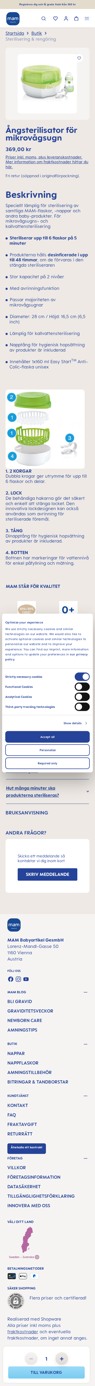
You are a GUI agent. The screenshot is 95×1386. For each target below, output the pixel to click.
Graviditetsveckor (30, 1011)
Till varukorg (46, 1372)
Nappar (16, 1053)
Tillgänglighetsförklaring (41, 1196)
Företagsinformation (33, 1177)
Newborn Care (24, 1020)
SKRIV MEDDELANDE (47, 874)
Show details (73, 723)
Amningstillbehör (29, 1072)
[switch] (82, 687)
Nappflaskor (23, 1063)
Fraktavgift (22, 1124)
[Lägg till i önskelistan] (79, 58)
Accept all (47, 737)
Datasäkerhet (24, 1186)
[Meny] (87, 19)
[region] (47, 84)
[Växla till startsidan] (13, 18)
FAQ (11, 1115)
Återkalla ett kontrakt (26, 1147)
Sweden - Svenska (22, 1257)
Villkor (16, 1167)
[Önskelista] (55, 19)
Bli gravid (19, 1001)
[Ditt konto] (66, 19)
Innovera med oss (28, 1205)
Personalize (48, 750)
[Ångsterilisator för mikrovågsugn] (47, 83)
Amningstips (22, 1030)
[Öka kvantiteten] (61, 1358)
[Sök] (44, 19)
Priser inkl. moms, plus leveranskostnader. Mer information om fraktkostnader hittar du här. (47, 162)
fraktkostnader (22, 1331)
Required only (47, 763)
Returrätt (19, 1133)
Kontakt (17, 1105)
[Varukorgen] (76, 19)
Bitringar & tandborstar (37, 1082)
